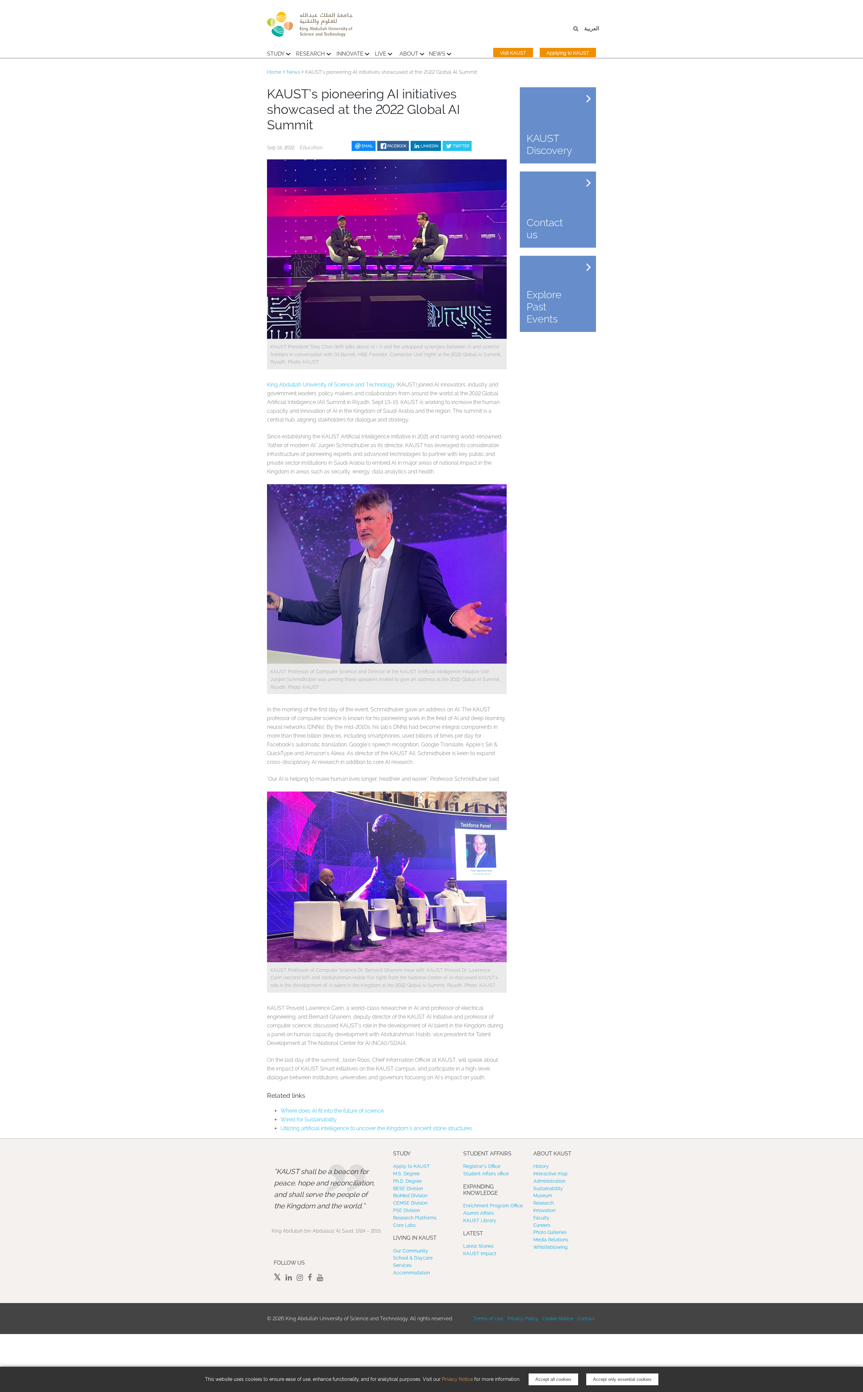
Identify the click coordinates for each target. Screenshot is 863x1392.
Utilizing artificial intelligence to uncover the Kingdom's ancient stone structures (376, 1128)
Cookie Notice (557, 1318)
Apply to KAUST (411, 1166)
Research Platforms (415, 1217)
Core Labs (404, 1225)
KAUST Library (479, 1220)
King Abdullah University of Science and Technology (331, 384)
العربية (591, 28)
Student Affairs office (486, 1173)
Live (380, 54)
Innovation (544, 1210)
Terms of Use (488, 1318)
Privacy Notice (457, 1379)
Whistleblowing (550, 1247)
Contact (586, 1318)
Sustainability (548, 1188)
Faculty (541, 1217)
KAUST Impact (479, 1253)
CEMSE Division (410, 1203)
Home (274, 72)
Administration (549, 1181)
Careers (541, 1225)
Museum (542, 1195)
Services (402, 1265)
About (408, 54)
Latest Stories (478, 1246)
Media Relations (550, 1239)
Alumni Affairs (478, 1213)
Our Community (410, 1251)
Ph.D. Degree (407, 1181)
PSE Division (406, 1210)
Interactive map (550, 1173)
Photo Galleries (550, 1232)
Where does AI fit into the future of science (332, 1111)
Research (310, 54)
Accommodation (411, 1272)
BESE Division (408, 1188)
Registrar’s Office (481, 1166)
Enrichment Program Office (493, 1205)
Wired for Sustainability (308, 1119)
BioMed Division (410, 1195)
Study (276, 54)
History (541, 1166)
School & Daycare (413, 1258)
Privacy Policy (522, 1318)
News (437, 54)
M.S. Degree (406, 1173)
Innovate (349, 54)
